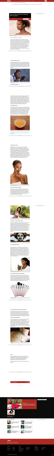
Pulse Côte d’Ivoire (43, 449)
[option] (11, 414)
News (11, 425)
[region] (27, 414)
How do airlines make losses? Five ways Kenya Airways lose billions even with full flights (28, 423)
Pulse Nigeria (36, 447)
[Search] (44, 1)
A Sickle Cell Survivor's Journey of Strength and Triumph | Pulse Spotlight (29, 405)
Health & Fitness (12, 2)
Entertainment (26, 425)
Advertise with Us (21, 448)
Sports (13, 447)
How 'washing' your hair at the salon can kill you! (10, 416)
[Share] (29, 19)
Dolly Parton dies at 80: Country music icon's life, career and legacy (15, 423)
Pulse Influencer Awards (28, 449)
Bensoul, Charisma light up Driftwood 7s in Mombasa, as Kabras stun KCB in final (28, 427)
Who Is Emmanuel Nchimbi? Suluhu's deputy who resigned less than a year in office (28, 432)
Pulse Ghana (36, 448)
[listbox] (27, 414)
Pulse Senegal (43, 447)
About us (20, 447)
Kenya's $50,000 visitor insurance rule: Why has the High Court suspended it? (15, 432)
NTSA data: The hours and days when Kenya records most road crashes (15, 427)
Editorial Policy (28, 447)
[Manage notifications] (52, 454)
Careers (13, 448)
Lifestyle (9, 2)
